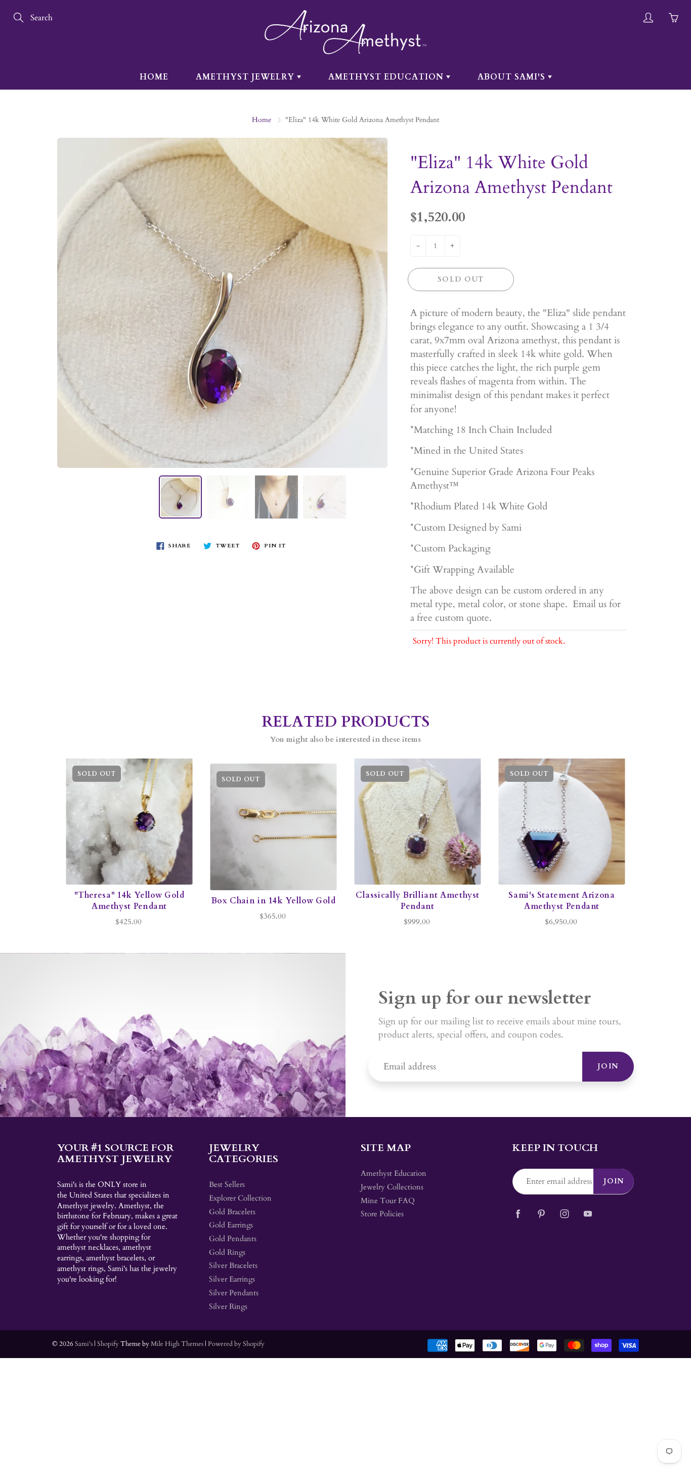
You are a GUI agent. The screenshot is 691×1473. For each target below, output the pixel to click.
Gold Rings (227, 1252)
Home (154, 77)
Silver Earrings (232, 1279)
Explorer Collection (240, 1198)
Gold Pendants (232, 1239)
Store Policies (382, 1214)
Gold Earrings (231, 1225)
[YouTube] (587, 1213)
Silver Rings (228, 1306)
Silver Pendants (233, 1293)
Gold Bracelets (232, 1212)
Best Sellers (227, 1184)
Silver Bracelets (233, 1265)
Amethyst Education (387, 77)
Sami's (84, 1343)
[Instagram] (564, 1213)
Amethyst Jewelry (246, 77)
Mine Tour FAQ (388, 1201)
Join (608, 1066)
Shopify (108, 1343)
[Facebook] (518, 1213)
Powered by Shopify (236, 1343)
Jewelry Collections (392, 1187)
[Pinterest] (541, 1213)
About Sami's (513, 77)
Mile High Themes (177, 1343)
